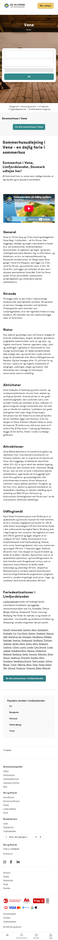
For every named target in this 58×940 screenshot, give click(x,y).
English (6, 876)
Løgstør (6, 650)
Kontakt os (8, 853)
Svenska (6, 888)
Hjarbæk (7, 640)
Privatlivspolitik (9, 913)
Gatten (31, 633)
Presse (6, 805)
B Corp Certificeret (11, 801)
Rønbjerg (17, 654)
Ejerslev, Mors (30, 630)
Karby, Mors (32, 644)
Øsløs (38, 668)
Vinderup (20, 668)
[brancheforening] (12, 903)
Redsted (7, 654)
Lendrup (7, 647)
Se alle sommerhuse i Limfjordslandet (24, 678)
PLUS (5, 812)
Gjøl (5, 637)
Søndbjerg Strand (22, 661)
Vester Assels (45, 664)
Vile (5, 668)
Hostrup (17, 640)
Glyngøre (26, 637)
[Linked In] (20, 862)
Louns (23, 647)
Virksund (30, 668)
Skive (50, 654)
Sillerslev (42, 654)
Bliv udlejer (45, 5)
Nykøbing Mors (18, 650)
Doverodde (16, 630)
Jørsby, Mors (18, 644)
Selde (25, 654)
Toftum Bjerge (15, 725)
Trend (13, 664)
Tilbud (5, 771)
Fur (14, 633)
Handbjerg (37, 637)
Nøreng (30, 650)
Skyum (6, 657)
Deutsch (6, 872)
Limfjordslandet (11, 601)
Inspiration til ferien (11, 783)
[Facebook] (13, 862)
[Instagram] (6, 862)
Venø (35, 664)
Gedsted (40, 633)
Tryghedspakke (9, 831)
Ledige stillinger (9, 809)
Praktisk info (8, 827)
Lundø (30, 647)
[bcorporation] (48, 903)
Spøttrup (15, 657)
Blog (5, 786)
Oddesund (40, 650)
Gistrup (50, 633)
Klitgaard (43, 644)
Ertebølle (7, 633)
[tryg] (39, 903)
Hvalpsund (27, 640)
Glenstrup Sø (14, 637)
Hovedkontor (8, 797)
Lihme (16, 647)
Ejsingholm (43, 630)
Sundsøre (8, 661)
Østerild (46, 668)
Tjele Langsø (38, 661)
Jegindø (7, 644)
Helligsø (47, 637)
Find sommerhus (21, 938)
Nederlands (8, 880)
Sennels (33, 654)
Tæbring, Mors (24, 664)
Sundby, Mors (37, 657)
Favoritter (36, 938)
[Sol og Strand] (14, 6)
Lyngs (50, 647)
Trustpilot (7, 750)
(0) (29, 76)
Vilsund (11, 668)
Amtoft (6, 630)
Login (5, 823)
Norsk (5, 884)
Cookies (6, 917)
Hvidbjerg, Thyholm (42, 640)
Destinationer (9, 775)
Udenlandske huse (11, 779)
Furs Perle (22, 633)
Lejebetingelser (9, 921)
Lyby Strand (40, 647)
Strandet (25, 657)
